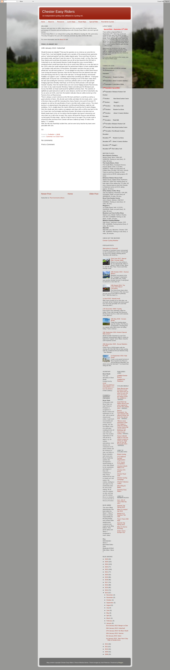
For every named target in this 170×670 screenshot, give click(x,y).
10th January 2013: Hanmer (115, 633)
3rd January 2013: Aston (113, 636)
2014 (106, 590)
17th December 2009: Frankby (112, 309)
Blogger (120, 662)
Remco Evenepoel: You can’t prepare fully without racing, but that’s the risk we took (123, 414)
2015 (106, 587)
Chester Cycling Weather (110, 240)
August (108, 605)
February (109, 621)
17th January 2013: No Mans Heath (117, 631)
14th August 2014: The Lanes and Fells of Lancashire (118, 287)
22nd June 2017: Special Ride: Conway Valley (118, 259)
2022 (106, 569)
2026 (106, 559)
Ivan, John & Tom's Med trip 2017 (122, 501)
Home (43, 22)
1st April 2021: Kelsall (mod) (111, 298)
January (109, 623)
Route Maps (82, 22)
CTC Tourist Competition (121, 462)
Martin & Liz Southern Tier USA (121, 515)
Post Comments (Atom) (57, 198)
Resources (60, 22)
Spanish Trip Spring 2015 (121, 506)
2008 (106, 654)
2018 (106, 579)
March (108, 618)
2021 (106, 572)
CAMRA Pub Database (121, 380)
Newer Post (46, 194)
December (109, 595)
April (108, 615)
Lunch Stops (71, 22)
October (109, 600)
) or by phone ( (108, 388)
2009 (106, 652)
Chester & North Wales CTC (122, 466)
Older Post (93, 194)
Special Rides (93, 22)
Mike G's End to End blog (122, 527)
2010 (106, 649)
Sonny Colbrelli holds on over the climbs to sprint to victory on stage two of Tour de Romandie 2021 (122, 440)
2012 (106, 644)
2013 (106, 592)
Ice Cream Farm (58, 136)
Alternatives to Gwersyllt (110, 248)
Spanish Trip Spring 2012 (121, 523)
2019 (106, 577)
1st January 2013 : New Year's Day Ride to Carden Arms (117, 639)
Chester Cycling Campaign (122, 478)
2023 (106, 567)
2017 (106, 582)
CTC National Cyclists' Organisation (121, 458)
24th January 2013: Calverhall (115, 628)
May (107, 613)
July (107, 608)
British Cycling (121, 454)
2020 (106, 574)
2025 (106, 561)
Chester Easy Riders (58, 12)
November (109, 597)
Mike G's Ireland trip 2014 (122, 510)
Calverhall (49, 136)
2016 (106, 585)
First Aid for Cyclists (107, 22)
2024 (106, 564)
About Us (51, 22)
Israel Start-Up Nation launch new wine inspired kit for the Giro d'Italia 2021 (123, 405)
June (108, 610)
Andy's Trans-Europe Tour (121, 531)
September (110, 602)
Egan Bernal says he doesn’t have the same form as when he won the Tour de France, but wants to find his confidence (122, 393)
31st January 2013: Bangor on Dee (117, 625)
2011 (106, 646)
